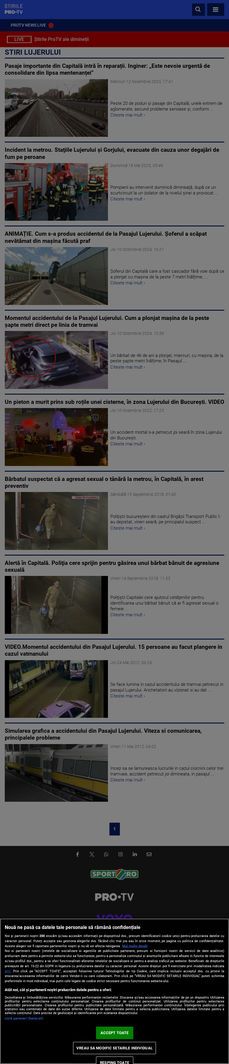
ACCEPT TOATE (114, 1033)
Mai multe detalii (135, 946)
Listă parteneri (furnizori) (24, 1018)
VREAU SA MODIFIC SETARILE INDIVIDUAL (114, 1048)
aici (7, 971)
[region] (114, 991)
